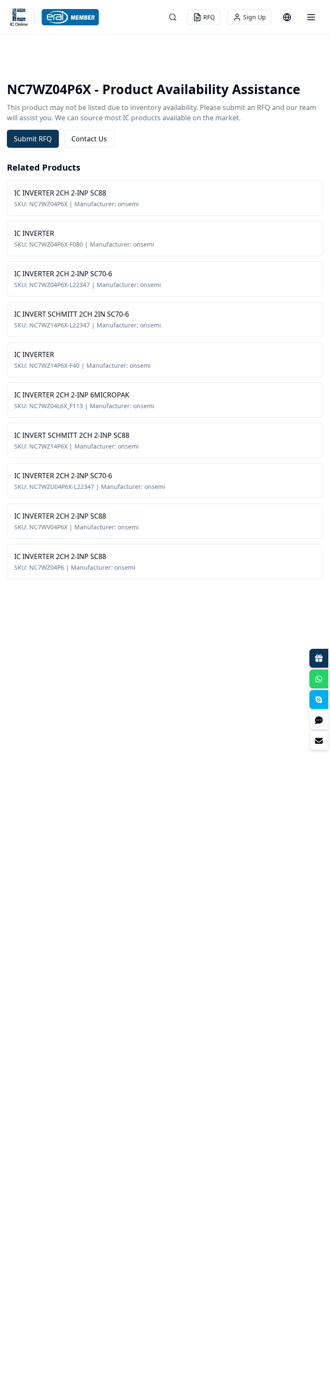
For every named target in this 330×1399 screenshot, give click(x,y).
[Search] (172, 17)
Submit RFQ (33, 139)
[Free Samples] (318, 658)
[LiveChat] (318, 720)
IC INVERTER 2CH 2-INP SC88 (60, 193)
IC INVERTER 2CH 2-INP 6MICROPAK (71, 395)
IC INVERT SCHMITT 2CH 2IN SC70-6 (71, 314)
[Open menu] (311, 17)
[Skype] (318, 699)
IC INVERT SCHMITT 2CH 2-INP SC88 (71, 435)
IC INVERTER (34, 233)
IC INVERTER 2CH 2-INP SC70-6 (63, 273)
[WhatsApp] (318, 678)
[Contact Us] (318, 740)
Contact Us (89, 139)
